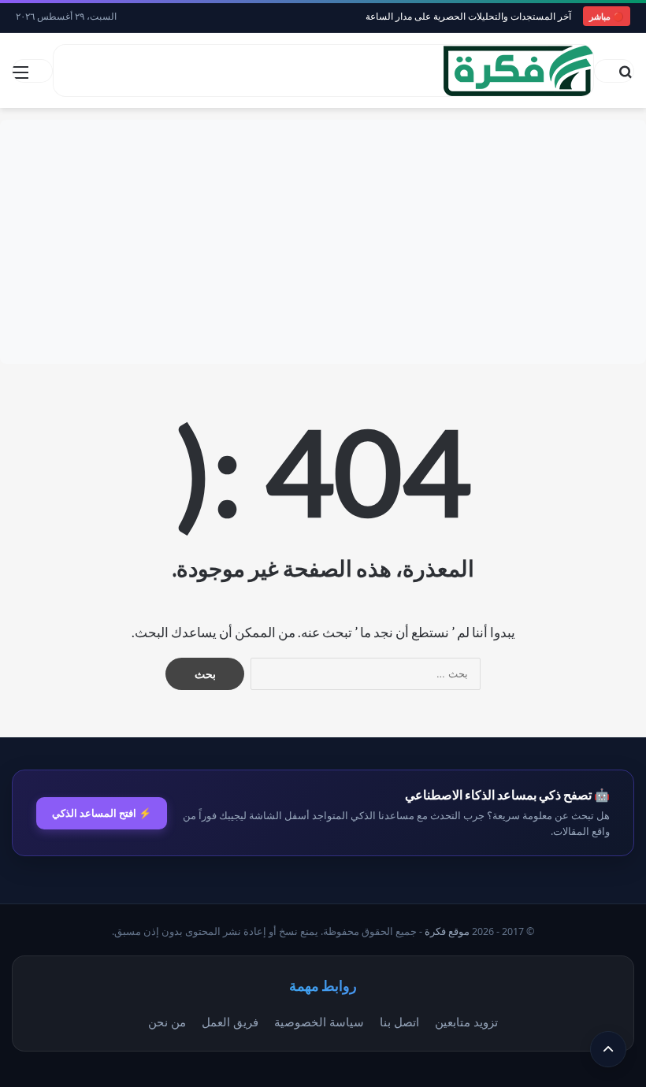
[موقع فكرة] (518, 70)
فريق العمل (230, 1021)
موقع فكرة (447, 931)
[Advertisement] (323, 242)
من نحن (167, 1021)
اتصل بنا (399, 1021)
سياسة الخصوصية (319, 1021)
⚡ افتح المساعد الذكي (101, 813)
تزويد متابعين (466, 1021)
